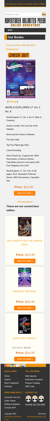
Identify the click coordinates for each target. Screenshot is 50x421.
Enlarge (12, 101)
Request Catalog (32, 383)
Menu (10, 30)
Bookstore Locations (34, 379)
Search (7, 379)
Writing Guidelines (12, 404)
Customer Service (12, 397)
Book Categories (11, 383)
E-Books (8, 386)
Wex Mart (21, 45)
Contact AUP (10, 407)
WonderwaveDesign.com (36, 417)
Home (9, 45)
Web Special (30, 376)
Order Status (10, 401)
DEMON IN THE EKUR (24, 291)
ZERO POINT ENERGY (24, 338)
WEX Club (29, 386)
